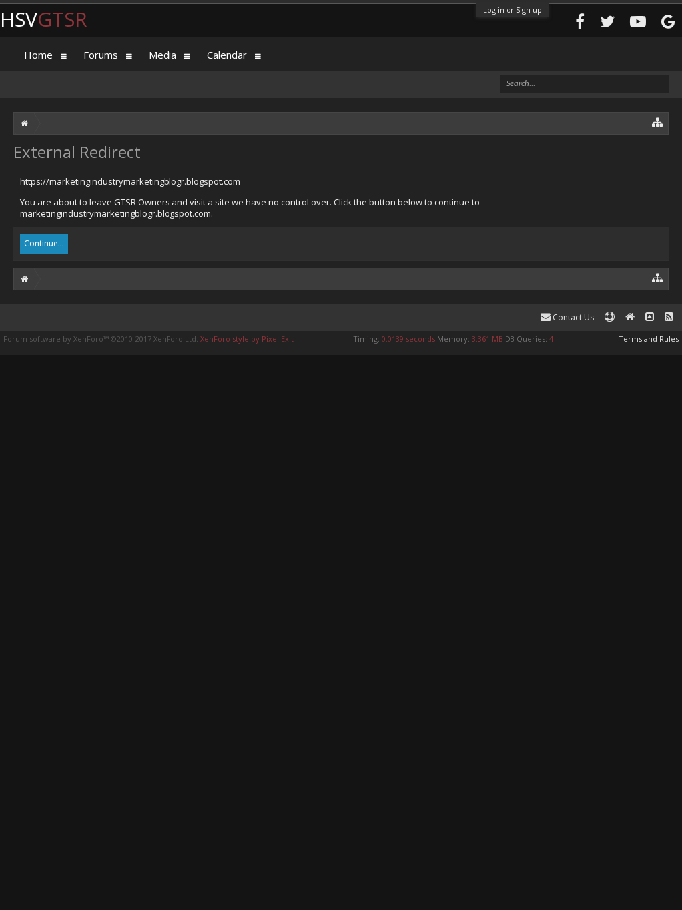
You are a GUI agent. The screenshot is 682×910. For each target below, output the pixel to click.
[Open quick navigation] (657, 121)
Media (162, 54)
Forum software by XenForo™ (100, 339)
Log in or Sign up (512, 10)
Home (38, 54)
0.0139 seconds (408, 339)
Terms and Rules (649, 339)
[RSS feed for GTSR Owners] (669, 317)
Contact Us (572, 317)
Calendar (227, 54)
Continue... (44, 243)
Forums (100, 54)
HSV (43, 19)
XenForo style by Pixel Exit (247, 339)
